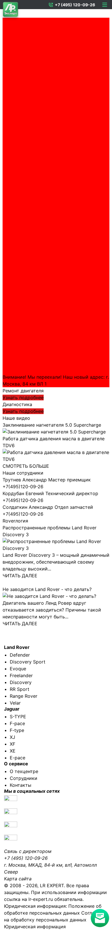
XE (13, 751)
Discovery (21, 682)
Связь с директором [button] (27, 851)
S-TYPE (18, 716)
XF (12, 744)
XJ (12, 737)
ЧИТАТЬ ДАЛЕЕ (20, 575)
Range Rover (23, 696)
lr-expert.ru (40, 899)
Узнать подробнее (23, 397)
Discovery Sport (27, 662)
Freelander (21, 675)
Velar (15, 703)
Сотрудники (23, 778)
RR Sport (19, 689)
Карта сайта (18, 878)
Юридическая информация (35, 926)
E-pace (17, 757)
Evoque (18, 668)
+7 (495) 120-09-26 (75, 4)
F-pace (17, 723)
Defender (20, 655)
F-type (17, 730)
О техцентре (24, 771)
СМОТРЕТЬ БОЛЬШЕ (26, 466)
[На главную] (10, 11)
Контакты (20, 785)
